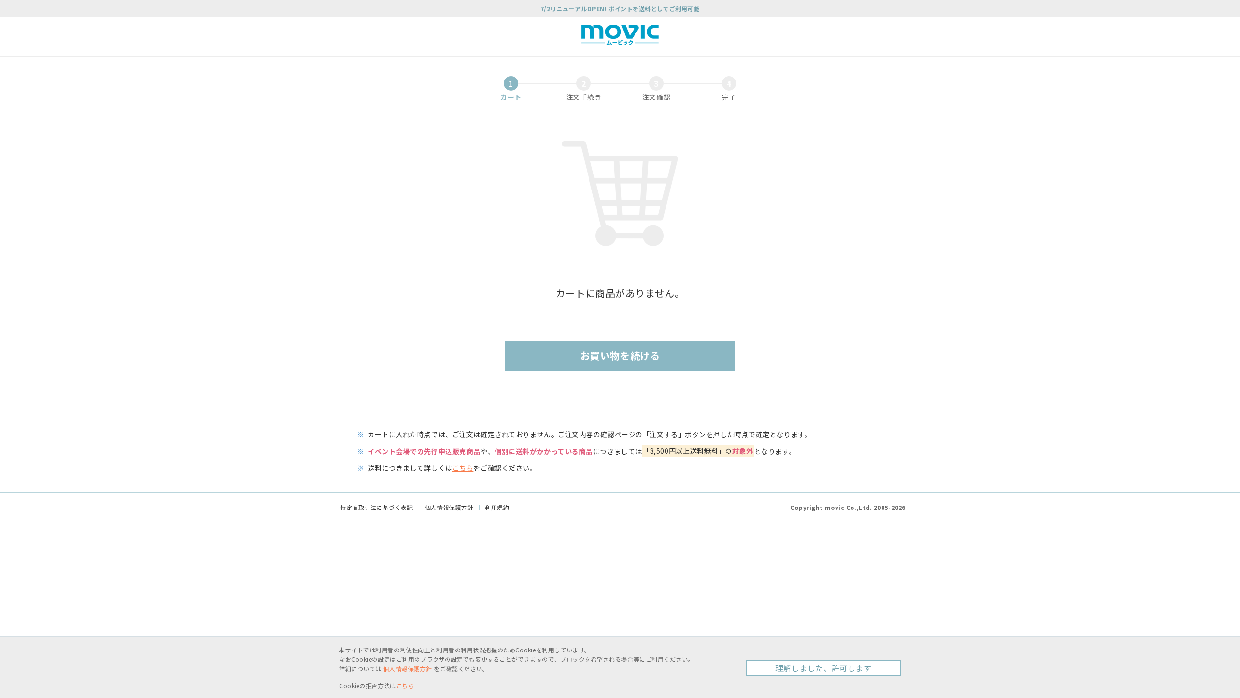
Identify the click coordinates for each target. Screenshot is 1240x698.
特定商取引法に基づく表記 (376, 507)
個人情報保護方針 (449, 507)
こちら (463, 468)
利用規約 (497, 507)
